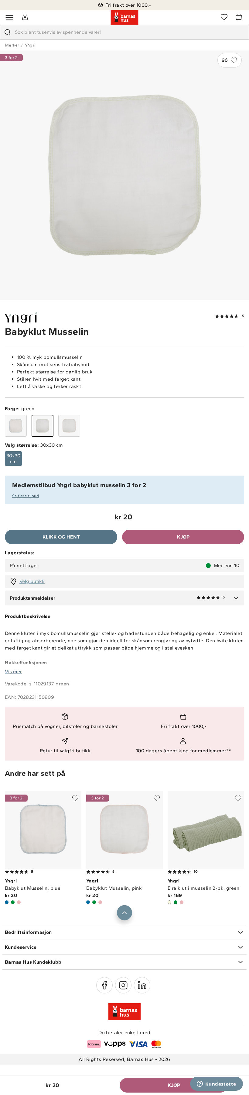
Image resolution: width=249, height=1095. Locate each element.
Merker (12, 45)
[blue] (16, 426)
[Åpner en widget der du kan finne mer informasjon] (216, 1084)
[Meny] (9, 17)
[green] (42, 426)
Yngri (30, 45)
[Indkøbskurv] (239, 17)
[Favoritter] (224, 16)
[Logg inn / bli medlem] (25, 16)
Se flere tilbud (25, 496)
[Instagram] (123, 985)
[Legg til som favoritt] (75, 798)
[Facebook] (104, 985)
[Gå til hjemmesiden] (124, 17)
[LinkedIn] (142, 985)
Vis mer (13, 671)
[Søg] (7, 32)
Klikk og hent (61, 537)
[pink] (69, 426)
